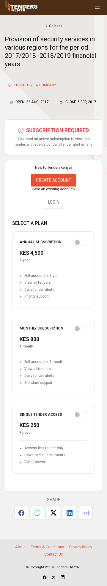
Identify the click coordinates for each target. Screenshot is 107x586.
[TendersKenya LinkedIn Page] (62, 577)
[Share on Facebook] (21, 513)
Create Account (53, 180)
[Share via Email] (85, 513)
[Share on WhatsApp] (37, 513)
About (20, 547)
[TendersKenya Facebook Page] (44, 577)
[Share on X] (53, 513)
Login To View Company (34, 84)
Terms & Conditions (47, 547)
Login (53, 202)
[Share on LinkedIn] (69, 513)
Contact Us (53, 554)
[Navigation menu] (97, 7)
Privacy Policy (80, 547)
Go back (55, 26)
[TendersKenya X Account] (53, 577)
